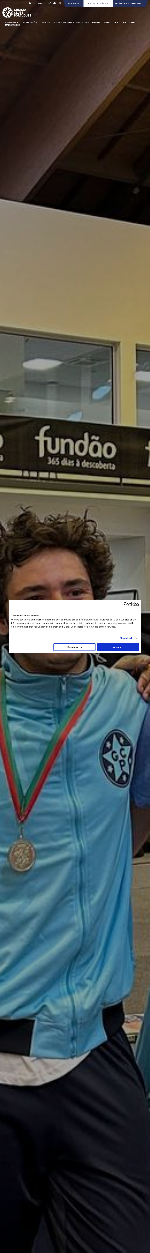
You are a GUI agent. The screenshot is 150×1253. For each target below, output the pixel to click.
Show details (126, 638)
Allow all (117, 647)
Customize (72, 647)
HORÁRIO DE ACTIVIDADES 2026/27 (129, 4)
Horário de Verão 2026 (98, 4)
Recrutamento (74, 4)
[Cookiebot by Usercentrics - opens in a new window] (126, 604)
